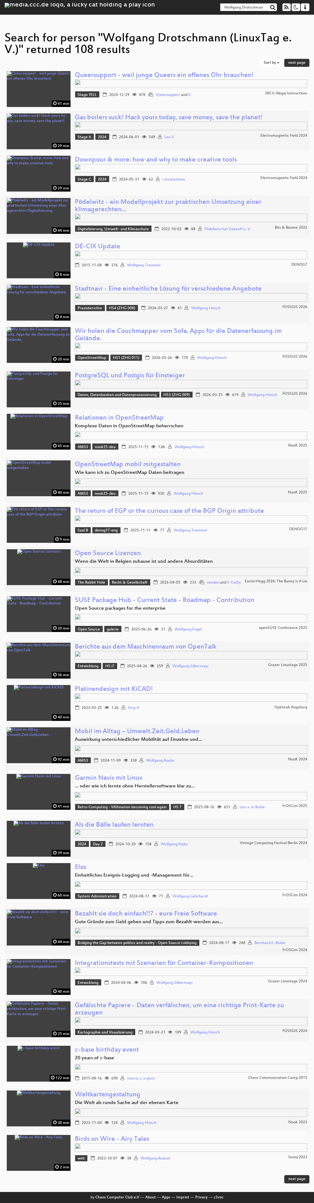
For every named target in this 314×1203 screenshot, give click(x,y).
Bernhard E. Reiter (270, 943)
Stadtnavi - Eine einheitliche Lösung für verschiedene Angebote (168, 289)
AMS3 (83, 447)
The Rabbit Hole (91, 583)
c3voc (219, 1197)
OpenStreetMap (92, 358)
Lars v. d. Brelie (252, 807)
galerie (113, 629)
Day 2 (98, 844)
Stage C (84, 179)
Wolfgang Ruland (155, 1158)
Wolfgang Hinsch (205, 308)
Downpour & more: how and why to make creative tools (156, 160)
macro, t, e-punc (141, 1078)
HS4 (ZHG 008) (122, 308)
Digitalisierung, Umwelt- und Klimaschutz (113, 229)
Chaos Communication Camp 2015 (277, 1078)
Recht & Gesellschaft (129, 583)
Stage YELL (87, 95)
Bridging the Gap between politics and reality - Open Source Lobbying (137, 943)
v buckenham (173, 179)
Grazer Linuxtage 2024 (287, 981)
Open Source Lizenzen (108, 554)
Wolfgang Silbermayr (190, 666)
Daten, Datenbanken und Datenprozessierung (117, 395)
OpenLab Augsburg (290, 707)
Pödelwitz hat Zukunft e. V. (228, 229)
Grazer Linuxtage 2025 (287, 665)
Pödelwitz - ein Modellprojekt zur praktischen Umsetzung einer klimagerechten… (168, 206)
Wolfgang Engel (188, 629)
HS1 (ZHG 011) (126, 358)
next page (296, 63)
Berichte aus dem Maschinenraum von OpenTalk (145, 647)
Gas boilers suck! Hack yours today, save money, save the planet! (168, 118)
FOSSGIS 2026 (294, 307)
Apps (166, 1197)
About (150, 1197)
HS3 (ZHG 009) (176, 395)
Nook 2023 (297, 1122)
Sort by (270, 63)
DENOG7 (299, 265)
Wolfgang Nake (174, 844)
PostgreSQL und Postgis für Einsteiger (130, 376)
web (81, 1158)
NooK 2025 (297, 446)
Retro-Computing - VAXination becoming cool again (122, 807)
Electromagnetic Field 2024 (283, 136)
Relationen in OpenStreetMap (119, 418)
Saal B (83, 530)
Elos (80, 867)
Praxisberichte (90, 308)
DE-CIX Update (97, 247)
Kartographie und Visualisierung (105, 1032)
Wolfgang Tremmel (143, 265)
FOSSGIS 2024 (294, 1031)
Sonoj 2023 (297, 1157)
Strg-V (133, 708)
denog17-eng (106, 530)
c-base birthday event (107, 1050)
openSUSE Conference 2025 (283, 628)
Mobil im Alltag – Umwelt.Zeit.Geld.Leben (137, 732)
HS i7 (109, 666)
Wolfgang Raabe (160, 761)
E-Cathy (234, 583)
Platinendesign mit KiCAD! (114, 689)
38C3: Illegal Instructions (286, 93)
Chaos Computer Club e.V (117, 1197)
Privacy (201, 1197)
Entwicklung (88, 666)
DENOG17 (298, 529)
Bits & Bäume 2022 (291, 228)
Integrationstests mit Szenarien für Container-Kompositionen (164, 963)
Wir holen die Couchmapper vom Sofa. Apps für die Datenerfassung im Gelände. (178, 335)
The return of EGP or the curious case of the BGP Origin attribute (169, 511)
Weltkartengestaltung (107, 1095)
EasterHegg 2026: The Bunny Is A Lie (276, 581)
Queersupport (168, 95)
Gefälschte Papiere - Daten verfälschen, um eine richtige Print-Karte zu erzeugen (179, 1009)
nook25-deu (105, 447)
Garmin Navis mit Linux (108, 778)
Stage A (84, 137)
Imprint (182, 1197)
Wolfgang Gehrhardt (190, 896)
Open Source (89, 629)
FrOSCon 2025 (294, 806)
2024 (102, 137)
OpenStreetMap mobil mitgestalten (128, 465)
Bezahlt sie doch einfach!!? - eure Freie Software (146, 914)
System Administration (97, 896)
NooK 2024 (297, 759)
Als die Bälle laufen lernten (114, 825)
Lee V (169, 137)
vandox (213, 583)
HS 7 (177, 807)
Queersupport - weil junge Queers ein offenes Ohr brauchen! (164, 75)
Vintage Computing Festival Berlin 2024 (273, 843)
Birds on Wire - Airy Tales (112, 1139)
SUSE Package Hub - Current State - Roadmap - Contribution (164, 600)
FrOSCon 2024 (294, 895)
